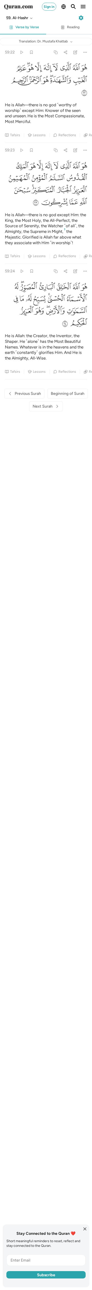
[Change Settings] (81, 18)
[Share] (65, 52)
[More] (85, 52)
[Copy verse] (55, 52)
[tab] (23, 28)
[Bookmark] (31, 52)
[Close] (84, 1228)
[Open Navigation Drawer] (83, 7)
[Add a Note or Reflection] (75, 52)
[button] (19, 18)
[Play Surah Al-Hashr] (21, 52)
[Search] (73, 7)
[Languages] (63, 7)
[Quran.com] (18, 6)
